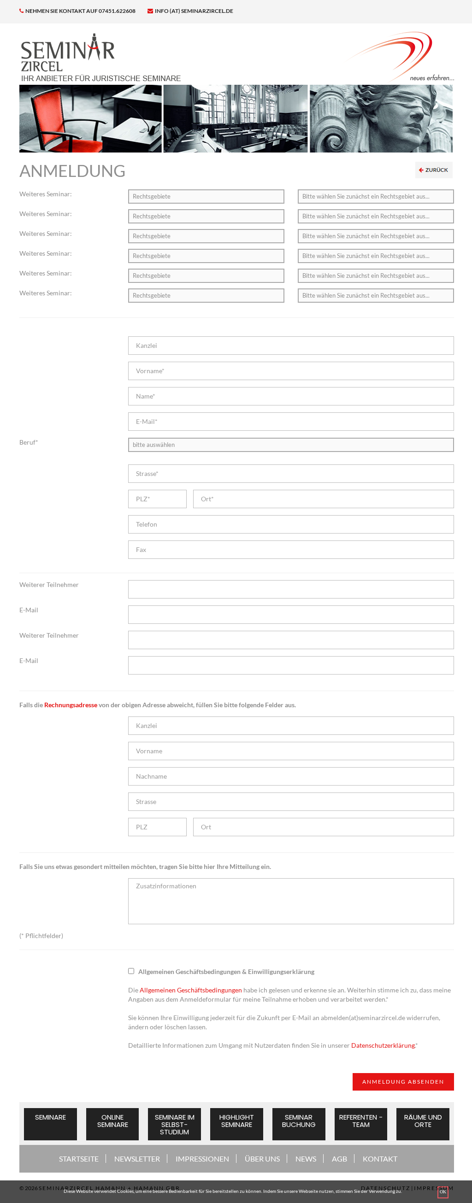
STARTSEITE (79, 1158)
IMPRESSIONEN (202, 1158)
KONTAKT (380, 1158)
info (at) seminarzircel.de (193, 10)
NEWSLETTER (137, 1158)
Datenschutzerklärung (383, 1045)
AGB (339, 1158)
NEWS (305, 1158)
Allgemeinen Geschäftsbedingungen (191, 990)
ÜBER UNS (262, 1158)
